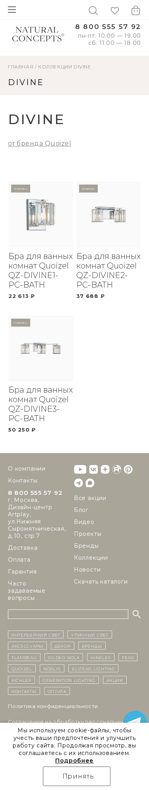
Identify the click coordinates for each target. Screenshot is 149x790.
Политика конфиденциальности (53, 706)
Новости (87, 569)
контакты (24, 691)
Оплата (19, 559)
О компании (27, 468)
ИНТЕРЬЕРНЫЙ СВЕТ (36, 634)
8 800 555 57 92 (108, 27)
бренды (92, 645)
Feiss (128, 657)
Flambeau (24, 657)
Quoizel (22, 668)
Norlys (52, 668)
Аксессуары (27, 645)
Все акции (90, 498)
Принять (78, 776)
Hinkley (101, 657)
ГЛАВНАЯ (20, 67)
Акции (114, 679)
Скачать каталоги (101, 581)
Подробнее (74, 760)
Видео (84, 521)
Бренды (86, 545)
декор (62, 645)
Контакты (22, 480)
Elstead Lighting (93, 668)
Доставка (22, 547)
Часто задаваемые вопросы (27, 590)
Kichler (21, 679)
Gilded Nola (64, 657)
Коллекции (55, 67)
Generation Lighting (69, 679)
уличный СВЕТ (89, 634)
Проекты (88, 533)
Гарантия (22, 571)
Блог (81, 510)
